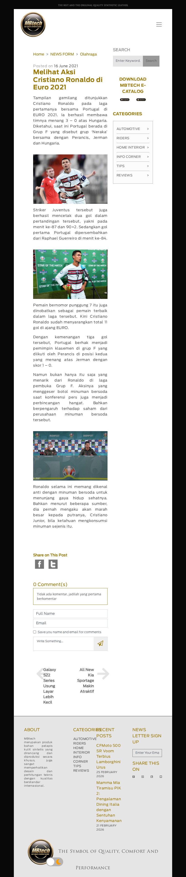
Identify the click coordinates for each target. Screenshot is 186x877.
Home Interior (133, 147)
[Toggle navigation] (159, 24)
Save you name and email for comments (69, 632)
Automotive (133, 129)
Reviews (133, 175)
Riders (133, 138)
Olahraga (88, 54)
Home (38, 54)
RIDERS (79, 743)
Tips (133, 166)
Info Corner (133, 157)
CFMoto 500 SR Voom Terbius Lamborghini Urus (108, 756)
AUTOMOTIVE (85, 739)
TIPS (77, 766)
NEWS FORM (62, 54)
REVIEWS (81, 770)
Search (151, 60)
